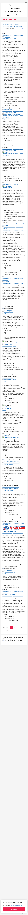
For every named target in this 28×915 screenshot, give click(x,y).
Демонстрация (15, 8)
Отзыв (14, 35)
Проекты (17, 24)
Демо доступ (15, 5)
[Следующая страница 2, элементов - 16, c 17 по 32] (7, 630)
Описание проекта (7, 35)
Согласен (14, 909)
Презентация (16, 111)
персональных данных (16, 905)
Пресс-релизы (6, 24)
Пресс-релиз (5, 112)
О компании (19, 35)
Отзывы (12, 24)
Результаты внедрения (16, 26)
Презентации (6, 26)
